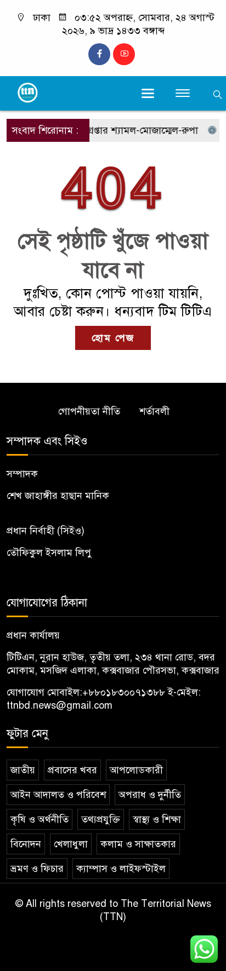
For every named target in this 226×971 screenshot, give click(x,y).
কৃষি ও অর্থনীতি (39, 819)
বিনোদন (25, 844)
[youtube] (124, 54)
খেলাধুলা (71, 844)
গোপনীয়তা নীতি (89, 411)
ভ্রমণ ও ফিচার (37, 869)
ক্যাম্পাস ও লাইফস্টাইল (121, 869)
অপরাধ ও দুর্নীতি (149, 795)
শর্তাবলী (154, 411)
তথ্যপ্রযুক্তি (100, 819)
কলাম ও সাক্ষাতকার (138, 844)
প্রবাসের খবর (72, 770)
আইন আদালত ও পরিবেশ (58, 795)
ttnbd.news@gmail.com (59, 705)
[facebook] (99, 54)
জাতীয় (22, 770)
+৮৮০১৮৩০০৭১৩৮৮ (123, 692)
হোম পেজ (113, 338)
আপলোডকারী (136, 770)
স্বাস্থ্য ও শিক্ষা (157, 819)
